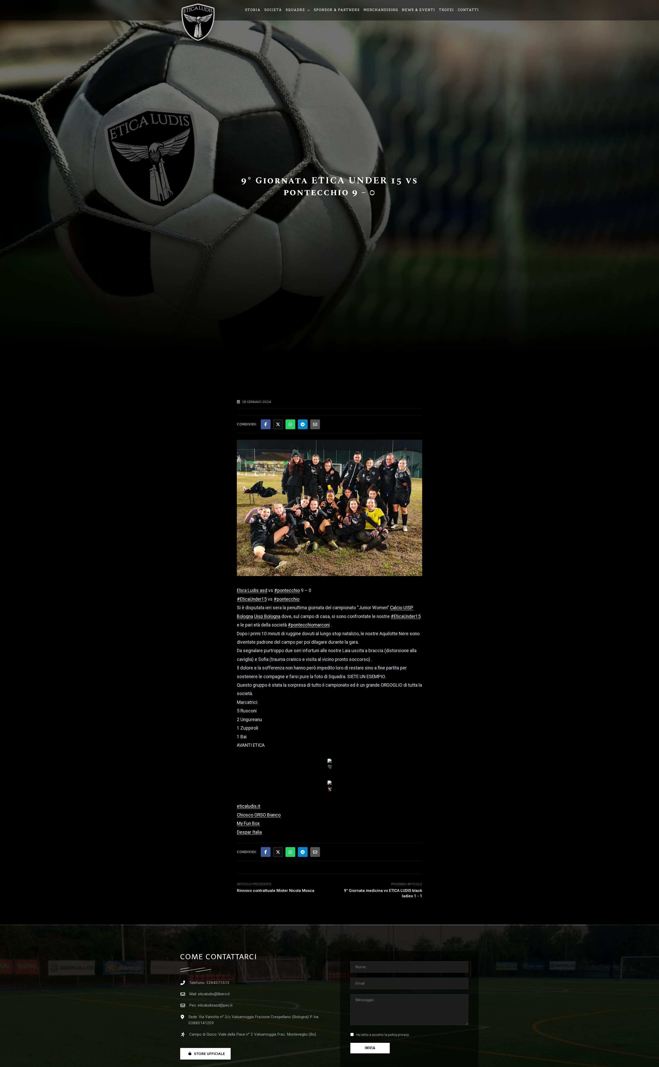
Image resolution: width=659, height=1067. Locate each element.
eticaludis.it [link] (248, 806)
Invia (370, 1048)
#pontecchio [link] (287, 590)
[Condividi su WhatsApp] (290, 424)
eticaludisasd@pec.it (215, 1005)
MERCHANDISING (380, 10)
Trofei (446, 10)
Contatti (468, 10)
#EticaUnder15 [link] (252, 599)
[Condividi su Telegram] (303, 424)
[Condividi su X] (278, 424)
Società (273, 10)
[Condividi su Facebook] (266, 424)
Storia (253, 10)
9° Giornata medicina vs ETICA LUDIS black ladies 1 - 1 (383, 893)
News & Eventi (418, 10)
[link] (252, 590)
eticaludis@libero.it (214, 994)
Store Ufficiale (209, 1054)
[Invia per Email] (315, 424)
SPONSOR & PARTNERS (337, 10)
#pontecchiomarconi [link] (309, 624)
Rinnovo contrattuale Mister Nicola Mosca (275, 890)
